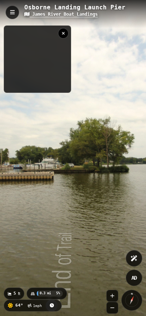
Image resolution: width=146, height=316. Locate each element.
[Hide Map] (63, 33)
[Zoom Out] (112, 308)
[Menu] (12, 12)
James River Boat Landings (64, 14)
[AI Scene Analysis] (134, 258)
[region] (37, 59)
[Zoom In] (112, 296)
